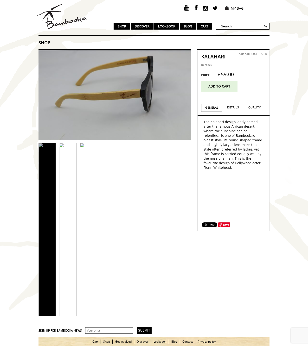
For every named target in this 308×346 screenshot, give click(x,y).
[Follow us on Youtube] (187, 8)
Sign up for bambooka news (60, 330)
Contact (187, 342)
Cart (204, 26)
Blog (188, 26)
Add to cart (219, 86)
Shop (122, 26)
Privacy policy (207, 342)
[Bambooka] (62, 16)
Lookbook (166, 26)
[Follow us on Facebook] (196, 8)
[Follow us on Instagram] (205, 8)
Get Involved (123, 342)
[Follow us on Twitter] (215, 8)
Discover (142, 26)
